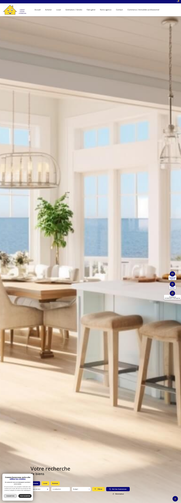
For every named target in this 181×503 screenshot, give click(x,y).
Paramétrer (10, 496)
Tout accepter (25, 496)
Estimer (55, 483)
